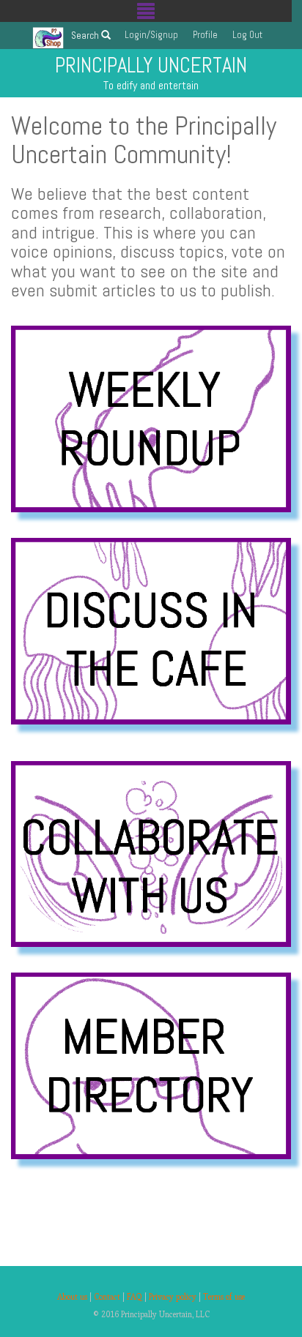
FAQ (134, 1297)
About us (72, 1297)
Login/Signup (151, 34)
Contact (107, 1297)
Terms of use (224, 1297)
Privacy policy (172, 1297)
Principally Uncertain (151, 65)
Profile (205, 34)
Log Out (247, 34)
